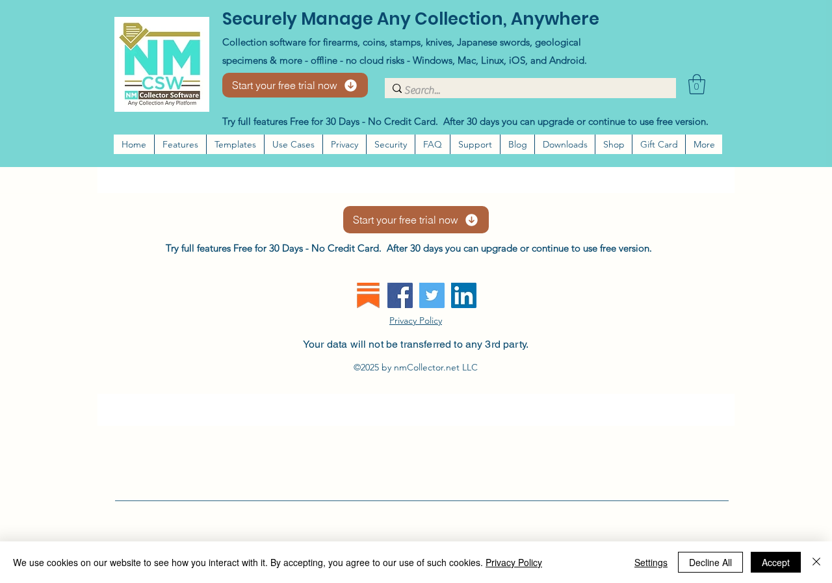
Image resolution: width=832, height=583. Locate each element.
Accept (776, 562)
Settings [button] (651, 562)
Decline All (710, 562)
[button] (696, 84)
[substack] (368, 295)
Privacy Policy (514, 562)
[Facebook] (400, 295)
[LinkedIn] (463, 295)
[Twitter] (432, 295)
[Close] (816, 562)
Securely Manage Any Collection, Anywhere (410, 19)
